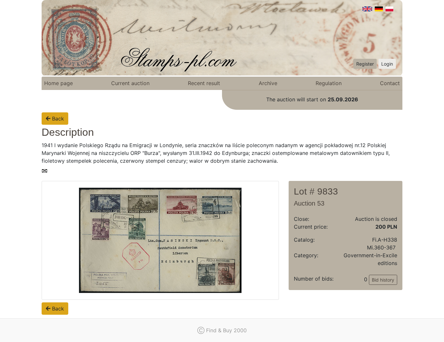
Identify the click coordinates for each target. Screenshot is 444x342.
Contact (390, 83)
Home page (58, 83)
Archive (268, 83)
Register (365, 64)
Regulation (329, 83)
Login (387, 64)
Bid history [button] (383, 280)
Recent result (204, 83)
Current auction (130, 83)
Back (57, 118)
